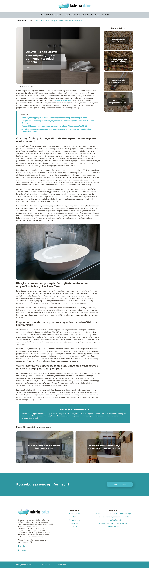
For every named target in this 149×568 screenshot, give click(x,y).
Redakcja (22, 546)
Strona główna (22, 21)
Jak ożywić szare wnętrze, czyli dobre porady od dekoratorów (104, 447)
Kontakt (22, 550)
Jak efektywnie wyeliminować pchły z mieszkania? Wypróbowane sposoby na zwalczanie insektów (118, 81)
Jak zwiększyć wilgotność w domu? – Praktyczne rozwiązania (118, 102)
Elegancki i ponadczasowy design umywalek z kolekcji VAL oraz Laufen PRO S (54, 126)
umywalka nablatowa (62, 100)
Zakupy (105, 15)
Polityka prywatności (24, 565)
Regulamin (62, 565)
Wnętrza (95, 15)
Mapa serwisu (45, 565)
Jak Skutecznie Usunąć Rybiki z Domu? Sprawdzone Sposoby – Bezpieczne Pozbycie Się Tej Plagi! (118, 40)
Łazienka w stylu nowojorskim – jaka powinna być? (45, 447)
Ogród (85, 15)
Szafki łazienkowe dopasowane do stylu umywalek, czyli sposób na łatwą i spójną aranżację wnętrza (56, 130)
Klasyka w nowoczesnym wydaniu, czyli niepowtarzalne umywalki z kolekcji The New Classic (57, 122)
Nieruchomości (72, 15)
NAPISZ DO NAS (120, 484)
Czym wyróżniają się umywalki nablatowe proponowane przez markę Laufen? (54, 118)
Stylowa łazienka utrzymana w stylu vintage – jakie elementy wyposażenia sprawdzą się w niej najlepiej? (113, 517)
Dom (59, 15)
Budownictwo (47, 15)
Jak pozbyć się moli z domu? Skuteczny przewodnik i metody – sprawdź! (118, 61)
